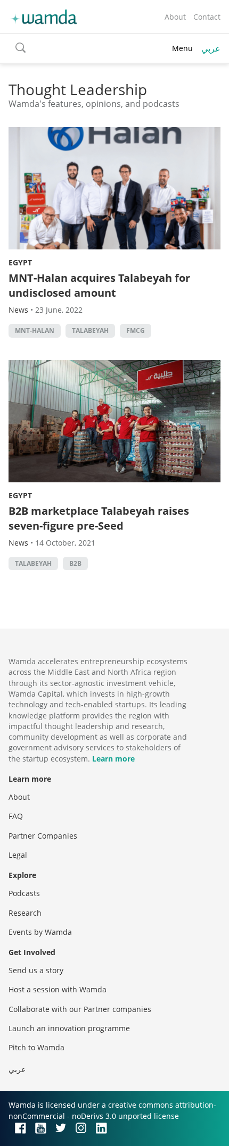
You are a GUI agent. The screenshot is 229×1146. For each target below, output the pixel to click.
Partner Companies (43, 836)
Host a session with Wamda (58, 989)
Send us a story (36, 970)
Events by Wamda (40, 932)
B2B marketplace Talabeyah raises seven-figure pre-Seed (99, 518)
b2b (75, 563)
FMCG (135, 330)
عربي (210, 48)
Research (25, 913)
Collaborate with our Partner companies (80, 1009)
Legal (18, 855)
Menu (182, 48)
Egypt (20, 262)
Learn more (113, 759)
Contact (206, 17)
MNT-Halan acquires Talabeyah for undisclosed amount (99, 285)
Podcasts (24, 893)
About (175, 17)
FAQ (16, 816)
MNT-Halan (34, 330)
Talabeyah (90, 330)
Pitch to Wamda (36, 1047)
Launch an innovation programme (69, 1028)
